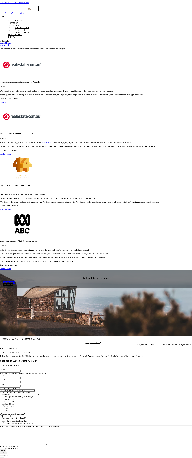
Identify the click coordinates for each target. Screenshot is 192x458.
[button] (61, 17)
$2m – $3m (8, 408)
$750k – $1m (9, 402)
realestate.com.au (47, 143)
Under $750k (9, 399)
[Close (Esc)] (7, 455)
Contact (12, 37)
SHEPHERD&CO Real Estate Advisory (14, 3)
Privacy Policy (36, 339)
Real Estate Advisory (16, 14)
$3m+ (6, 411)
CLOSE (3, 453)
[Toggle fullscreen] (3, 455)
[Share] (5, 455)
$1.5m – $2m (9, 406)
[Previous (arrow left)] (1, 457)
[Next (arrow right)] (3, 457)
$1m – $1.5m (9, 404)
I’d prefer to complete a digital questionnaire (19, 423)
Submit (3, 450)
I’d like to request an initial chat (15, 421)
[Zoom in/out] (1, 455)
